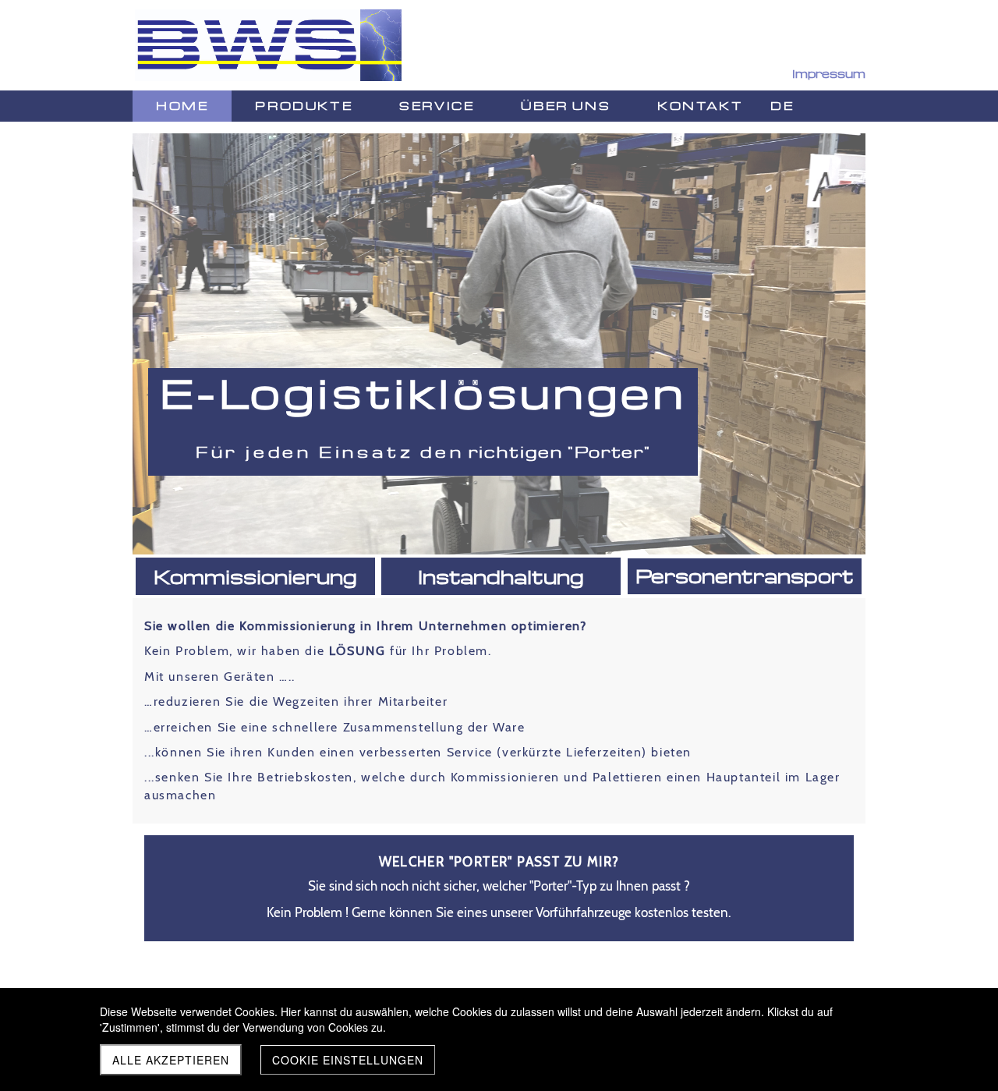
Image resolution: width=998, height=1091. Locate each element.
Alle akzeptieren (170, 1060)
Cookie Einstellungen (347, 1060)
